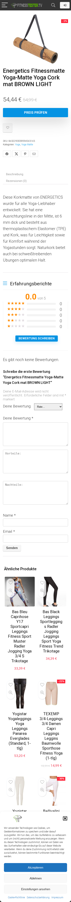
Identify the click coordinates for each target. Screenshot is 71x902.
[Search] (53, 5)
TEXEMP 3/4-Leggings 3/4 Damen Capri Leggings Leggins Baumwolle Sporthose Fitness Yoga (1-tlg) (51, 735)
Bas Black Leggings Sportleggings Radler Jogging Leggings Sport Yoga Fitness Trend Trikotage (51, 631)
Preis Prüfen (35, 112)
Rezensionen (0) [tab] (16, 180)
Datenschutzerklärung (38, 897)
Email (9, 531)
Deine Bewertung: (17, 406)
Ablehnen (36, 878)
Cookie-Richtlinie (16, 897)
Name (9, 515)
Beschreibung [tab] (14, 174)
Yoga (17, 144)
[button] (65, 818)
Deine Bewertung (18, 418)
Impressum (57, 897)
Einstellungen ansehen (35, 889)
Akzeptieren (35, 867)
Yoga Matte (27, 144)
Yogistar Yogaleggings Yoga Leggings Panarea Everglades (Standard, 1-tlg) (19, 731)
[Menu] (4, 5)
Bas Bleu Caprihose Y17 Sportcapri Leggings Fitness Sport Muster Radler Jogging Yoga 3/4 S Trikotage (20, 636)
